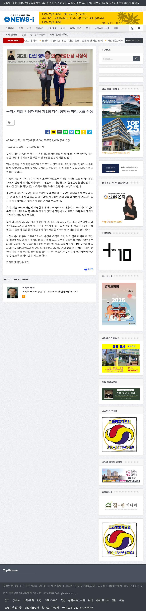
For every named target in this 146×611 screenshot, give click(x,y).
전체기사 (10, 28)
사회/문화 (52, 28)
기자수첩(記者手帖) (59, 34)
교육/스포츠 (75, 28)
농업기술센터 (32, 607)
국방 (88, 28)
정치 (21, 28)
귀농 (121, 600)
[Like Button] (9, 123)
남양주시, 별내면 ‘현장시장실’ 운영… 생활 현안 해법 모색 (53, 40)
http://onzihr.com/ (112, 221)
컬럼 (24, 34)
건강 (63, 28)
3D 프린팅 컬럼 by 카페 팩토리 (78, 607)
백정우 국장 (28, 287)
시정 (29, 28)
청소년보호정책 (37, 34)
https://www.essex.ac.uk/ (116, 152)
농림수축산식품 (102, 28)
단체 (116, 28)
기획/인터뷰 (11, 34)
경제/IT (39, 28)
